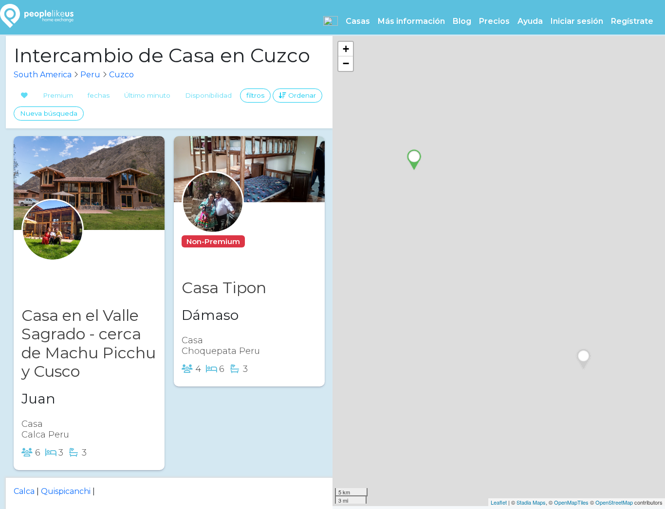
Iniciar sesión (577, 21)
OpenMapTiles (571, 502)
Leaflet (499, 502)
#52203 (266, 241)
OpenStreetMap (614, 502)
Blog (462, 21)
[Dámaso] (213, 221)
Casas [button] (358, 21)
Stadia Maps (531, 502)
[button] (330, 21)
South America (43, 74)
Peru (90, 74)
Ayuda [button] (530, 21)
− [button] (346, 63)
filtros (255, 95)
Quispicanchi (66, 491)
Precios (494, 21)
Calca (24, 491)
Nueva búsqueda (48, 113)
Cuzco (121, 74)
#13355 (87, 269)
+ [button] (346, 49)
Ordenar (301, 95)
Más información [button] (411, 21)
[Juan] (52, 248)
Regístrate (632, 21)
